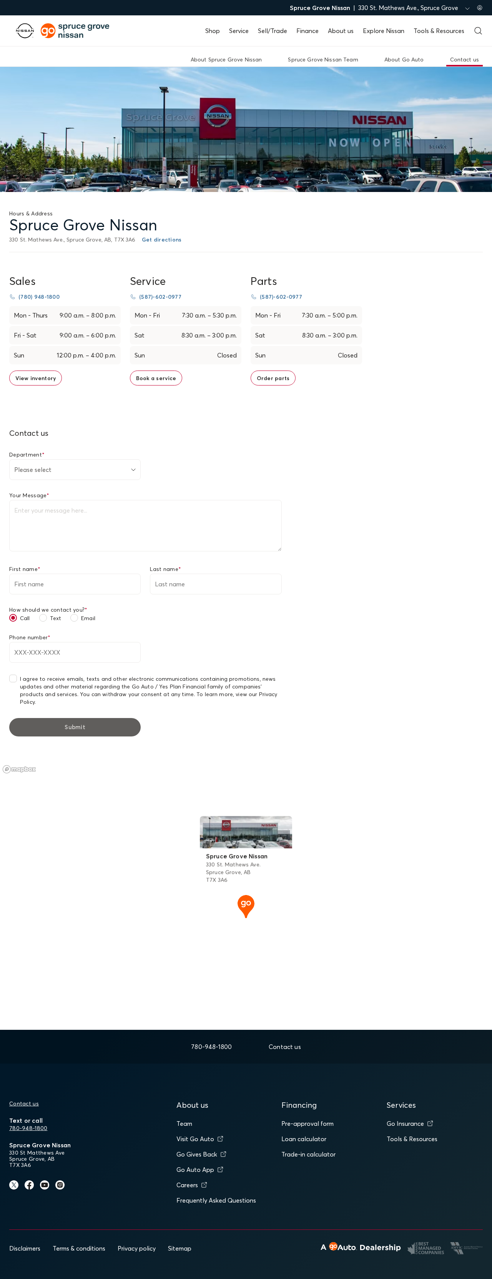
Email (88, 618)
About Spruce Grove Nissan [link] (226, 59)
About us (341, 31)
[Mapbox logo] (19, 769)
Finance (307, 31)
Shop (212, 31)
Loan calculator (303, 1139)
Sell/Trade (272, 31)
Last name (165, 569)
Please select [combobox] (33, 469)
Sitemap (179, 1248)
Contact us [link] (464, 59)
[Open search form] (478, 30)
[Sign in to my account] (480, 8)
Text (56, 618)
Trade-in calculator (308, 1154)
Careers (187, 1185)
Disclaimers (24, 1248)
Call (25, 618)
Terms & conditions (79, 1248)
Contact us (24, 1103)
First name (24, 569)
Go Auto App (195, 1169)
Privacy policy (137, 1248)
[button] (246, 905)
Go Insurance (405, 1123)
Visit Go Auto (195, 1139)
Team (184, 1123)
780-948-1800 (28, 1128)
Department (27, 455)
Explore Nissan (383, 31)
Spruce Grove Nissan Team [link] (323, 59)
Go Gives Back (196, 1154)
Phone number (30, 637)
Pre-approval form (307, 1123)
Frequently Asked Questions (216, 1200)
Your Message (29, 495)
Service (239, 31)
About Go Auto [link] (404, 59)
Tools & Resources (439, 31)
